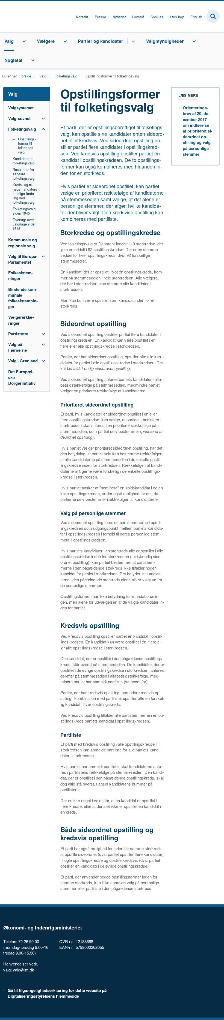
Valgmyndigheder (165, 41)
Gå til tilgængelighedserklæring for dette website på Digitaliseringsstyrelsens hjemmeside (57, 993)
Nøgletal (13, 60)
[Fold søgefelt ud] (213, 16)
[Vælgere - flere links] (64, 41)
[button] (42, 118)
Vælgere (46, 41)
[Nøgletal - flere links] (32, 60)
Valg (9, 41)
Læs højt (177, 17)
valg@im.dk (23, 970)
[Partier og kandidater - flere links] (132, 41)
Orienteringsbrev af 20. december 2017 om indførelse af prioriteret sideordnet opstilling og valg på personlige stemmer (197, 131)
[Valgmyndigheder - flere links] (193, 41)
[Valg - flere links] (23, 41)
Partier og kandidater (100, 41)
